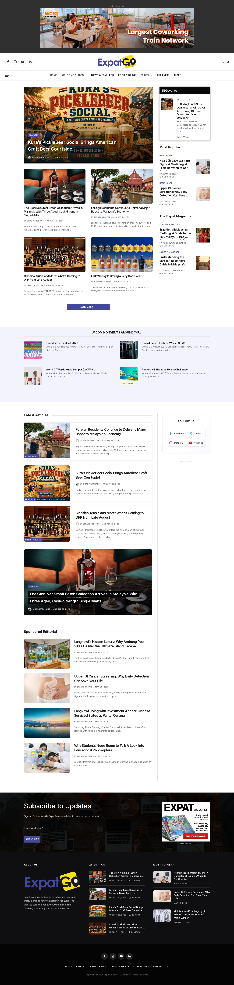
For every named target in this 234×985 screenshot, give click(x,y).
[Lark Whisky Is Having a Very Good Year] (122, 254)
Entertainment (33, 540)
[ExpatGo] (117, 61)
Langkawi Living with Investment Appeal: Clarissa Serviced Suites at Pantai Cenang (112, 713)
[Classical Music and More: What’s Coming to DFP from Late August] (54, 254)
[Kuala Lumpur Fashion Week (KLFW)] (129, 350)
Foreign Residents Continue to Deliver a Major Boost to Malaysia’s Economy (120, 209)
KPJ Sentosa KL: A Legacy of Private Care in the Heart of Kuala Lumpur (189, 914)
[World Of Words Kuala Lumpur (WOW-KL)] (33, 376)
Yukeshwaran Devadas (174, 243)
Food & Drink (127, 75)
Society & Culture (169, 252)
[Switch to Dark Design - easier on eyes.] (223, 61)
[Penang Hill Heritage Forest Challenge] (129, 376)
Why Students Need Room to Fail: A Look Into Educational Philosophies (109, 748)
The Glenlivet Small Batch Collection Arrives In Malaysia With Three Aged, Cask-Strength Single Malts (53, 211)
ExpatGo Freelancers (174, 271)
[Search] (227, 61)
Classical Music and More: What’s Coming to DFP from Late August (52, 278)
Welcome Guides (73, 75)
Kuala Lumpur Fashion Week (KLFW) (163, 343)
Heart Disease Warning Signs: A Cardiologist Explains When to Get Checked (175, 164)
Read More (183, 137)
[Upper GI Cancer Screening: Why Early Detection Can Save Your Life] (203, 194)
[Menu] (7, 75)
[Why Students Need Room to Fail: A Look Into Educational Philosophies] (47, 757)
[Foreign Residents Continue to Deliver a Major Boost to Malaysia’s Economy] (122, 186)
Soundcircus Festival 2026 (62, 343)
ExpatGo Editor (102, 217)
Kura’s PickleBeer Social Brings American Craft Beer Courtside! (72, 145)
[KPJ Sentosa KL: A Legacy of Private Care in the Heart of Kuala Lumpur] (162, 915)
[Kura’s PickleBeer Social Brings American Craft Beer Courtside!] (88, 125)
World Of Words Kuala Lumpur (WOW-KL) (71, 369)
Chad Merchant (40, 158)
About (80, 966)
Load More (87, 307)
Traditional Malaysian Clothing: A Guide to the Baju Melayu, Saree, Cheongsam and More (175, 233)
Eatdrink (34, 587)
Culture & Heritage (170, 224)
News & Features (102, 75)
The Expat (163, 75)
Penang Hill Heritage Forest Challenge (165, 369)
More (177, 75)
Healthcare (166, 155)
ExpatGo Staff (170, 174)
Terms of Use (97, 966)
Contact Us (161, 966)
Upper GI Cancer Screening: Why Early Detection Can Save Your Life (173, 192)
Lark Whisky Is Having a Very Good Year (116, 276)
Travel (144, 75)
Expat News (31, 456)
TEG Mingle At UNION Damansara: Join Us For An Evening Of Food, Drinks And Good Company (191, 111)
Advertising (141, 966)
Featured (34, 135)
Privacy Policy (119, 966)
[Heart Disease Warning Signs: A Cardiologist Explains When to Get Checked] (203, 166)
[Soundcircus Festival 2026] (33, 350)
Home (53, 75)
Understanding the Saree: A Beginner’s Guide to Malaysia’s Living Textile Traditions (175, 261)
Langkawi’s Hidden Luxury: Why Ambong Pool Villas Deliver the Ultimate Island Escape (109, 644)
